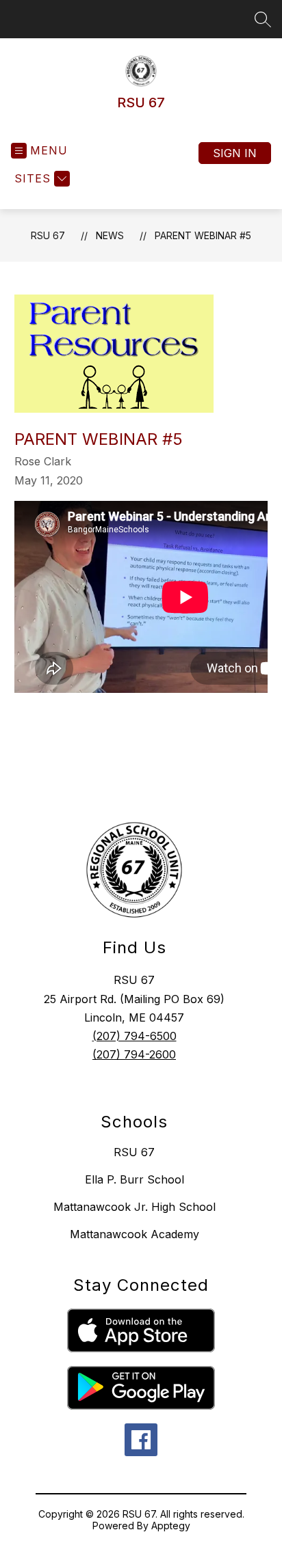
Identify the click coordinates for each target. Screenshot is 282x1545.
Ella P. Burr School (134, 1179)
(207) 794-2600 (134, 1054)
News (110, 235)
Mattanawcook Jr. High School (134, 1207)
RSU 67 (48, 235)
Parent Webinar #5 (203, 235)
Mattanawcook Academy (134, 1234)
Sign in (235, 153)
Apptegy (170, 1525)
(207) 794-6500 (134, 1036)
